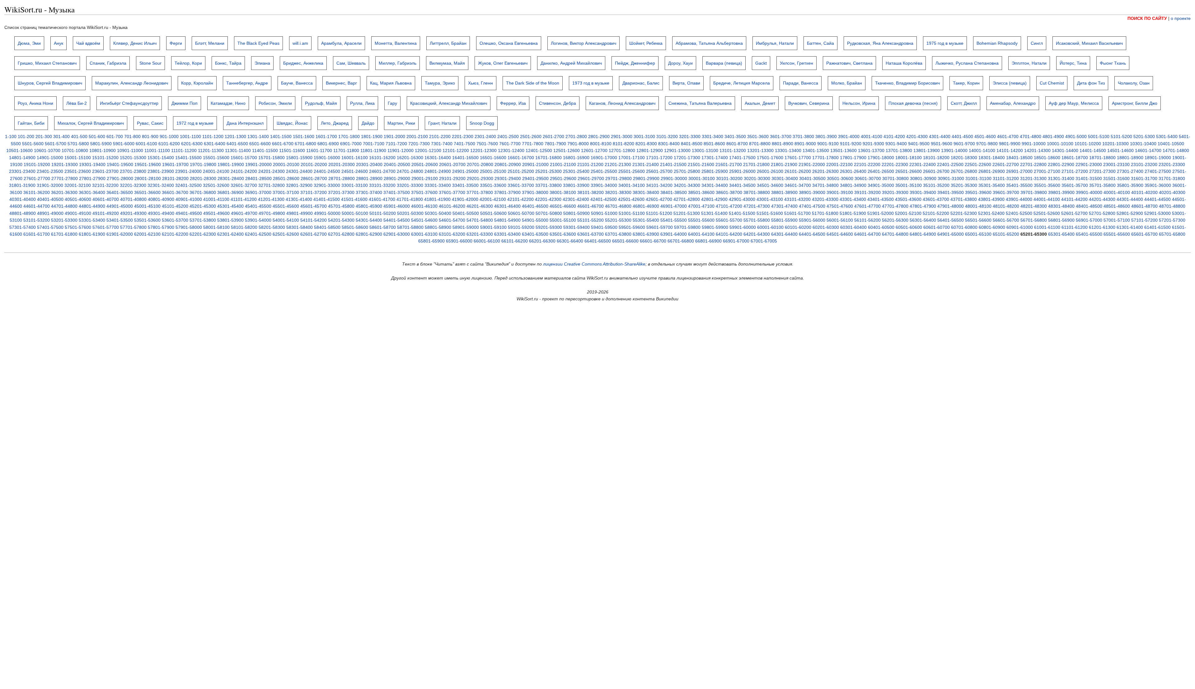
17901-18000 (881, 157)
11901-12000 (400, 150)
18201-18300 (964, 157)
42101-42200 (520, 199)
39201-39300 (895, 192)
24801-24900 (437, 171)
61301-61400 (1130, 227)
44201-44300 (1102, 199)
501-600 (97, 136)
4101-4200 (894, 136)
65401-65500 (1089, 234)
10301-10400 (1143, 143)
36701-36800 (203, 192)
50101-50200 (382, 213)
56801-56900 (1061, 220)
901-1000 (169, 136)
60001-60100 (770, 227)
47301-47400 (784, 206)
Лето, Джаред (335, 123)
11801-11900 (373, 150)
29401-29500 (535, 178)
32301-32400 (161, 185)
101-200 (26, 136)
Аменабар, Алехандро (1013, 103)
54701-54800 (479, 220)
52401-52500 (1019, 213)
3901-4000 (849, 136)
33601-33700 (521, 185)
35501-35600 (1047, 185)
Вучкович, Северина (808, 103)
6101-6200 (169, 143)
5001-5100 (1098, 136)
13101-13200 (732, 150)
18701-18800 (1102, 157)
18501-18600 (1047, 157)
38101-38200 (590, 192)
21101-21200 (590, 164)
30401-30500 (812, 178)
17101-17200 (659, 157)
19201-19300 (64, 164)
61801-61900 (92, 234)
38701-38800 (756, 192)
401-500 (79, 136)
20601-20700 (452, 164)
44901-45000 (119, 206)
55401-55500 (673, 220)
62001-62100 (147, 234)
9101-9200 (850, 143)
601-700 (114, 136)
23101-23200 (1144, 164)
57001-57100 (1117, 220)
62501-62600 (286, 234)
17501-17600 (770, 157)
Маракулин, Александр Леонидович (131, 83)
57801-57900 (161, 227)
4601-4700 (1008, 136)
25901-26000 (742, 171)
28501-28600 (286, 178)
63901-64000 (673, 234)
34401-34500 (742, 185)
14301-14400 (1065, 150)
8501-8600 (714, 143)
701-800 (132, 136)
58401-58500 (327, 227)
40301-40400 (22, 199)
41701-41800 (409, 199)
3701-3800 (803, 136)
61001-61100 (1047, 227)
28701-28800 (341, 178)
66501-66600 (625, 240)
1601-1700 (326, 136)
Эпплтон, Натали (1029, 63)
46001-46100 (424, 206)
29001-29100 (424, 178)
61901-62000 (119, 234)
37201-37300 (341, 192)
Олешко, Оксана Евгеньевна (509, 43)
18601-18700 (1074, 157)
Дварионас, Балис (640, 83)
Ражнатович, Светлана (849, 63)
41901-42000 (465, 199)
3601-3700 (780, 136)
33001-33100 (354, 185)
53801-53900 (230, 220)
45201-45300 (203, 206)
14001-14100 (982, 150)
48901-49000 (50, 213)
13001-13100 (705, 150)
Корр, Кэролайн (197, 83)
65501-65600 (1117, 234)
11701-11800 (346, 150)
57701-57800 (133, 227)
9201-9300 (873, 143)
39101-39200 (867, 192)
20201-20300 (341, 164)
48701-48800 (1172, 206)
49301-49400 (161, 213)
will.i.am (300, 43)
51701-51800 (825, 213)
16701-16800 (548, 157)
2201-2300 (462, 136)
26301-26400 (853, 171)
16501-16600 (493, 157)
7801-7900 (555, 143)
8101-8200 (623, 143)
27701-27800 (64, 178)
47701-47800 (895, 206)
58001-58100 (216, 227)
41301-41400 (299, 199)
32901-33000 (327, 185)
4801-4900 (1053, 136)
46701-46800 (618, 206)
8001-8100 (601, 143)
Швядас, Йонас (292, 123)
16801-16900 (576, 157)
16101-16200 (382, 157)
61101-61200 (1074, 227)
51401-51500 (742, 213)
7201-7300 (419, 143)
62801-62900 (369, 234)
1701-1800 (349, 136)
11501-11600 (292, 150)
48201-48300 (1033, 206)
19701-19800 (203, 164)
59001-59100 (493, 227)
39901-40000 (1089, 192)
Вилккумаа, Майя (447, 63)
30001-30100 (701, 178)
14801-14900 (22, 157)
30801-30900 (923, 178)
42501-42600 (631, 199)
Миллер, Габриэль (397, 63)
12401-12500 (539, 150)
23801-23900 (161, 171)
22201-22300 (895, 164)
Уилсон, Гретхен (796, 63)
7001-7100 (373, 143)
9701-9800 (987, 143)
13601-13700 (871, 150)
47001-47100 (701, 206)
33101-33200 (382, 185)
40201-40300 (1172, 192)
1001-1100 (190, 136)
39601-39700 (1006, 192)
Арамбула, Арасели (341, 43)
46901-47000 (673, 206)
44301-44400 (1130, 199)
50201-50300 (410, 213)
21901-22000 (812, 164)
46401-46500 (535, 206)
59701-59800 (687, 227)
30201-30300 (757, 178)
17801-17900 (853, 157)
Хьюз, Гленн (480, 83)
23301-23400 (22, 171)
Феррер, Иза (513, 103)
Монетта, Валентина (396, 43)
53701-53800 (203, 220)
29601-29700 (591, 178)
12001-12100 (428, 150)
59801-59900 (715, 227)
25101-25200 (521, 171)
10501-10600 (19, 150)
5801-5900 (101, 143)
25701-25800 (687, 171)
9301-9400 (896, 143)
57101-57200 (1144, 220)
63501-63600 (563, 234)
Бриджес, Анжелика (303, 63)
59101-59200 (521, 227)
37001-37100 (286, 192)
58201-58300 (272, 227)
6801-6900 (328, 143)
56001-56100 (840, 220)
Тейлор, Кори (188, 63)
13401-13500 (816, 150)
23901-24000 (188, 171)
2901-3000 (621, 136)
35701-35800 (1102, 185)
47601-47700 (867, 206)
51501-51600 (770, 213)
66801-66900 (708, 240)
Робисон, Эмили (275, 103)
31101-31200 (1006, 178)
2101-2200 (440, 136)
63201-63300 (479, 234)
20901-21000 (535, 164)
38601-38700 (729, 192)
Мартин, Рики (401, 123)
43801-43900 (991, 199)
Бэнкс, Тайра (228, 63)
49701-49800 (272, 213)
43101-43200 (797, 199)
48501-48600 (1117, 206)
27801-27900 (92, 178)
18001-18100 (908, 157)
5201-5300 (1144, 136)
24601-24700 (382, 171)
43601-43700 (936, 199)
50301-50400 (438, 213)
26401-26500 (881, 171)
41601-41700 (382, 199)
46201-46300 (479, 206)
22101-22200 (867, 164)
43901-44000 (1019, 199)
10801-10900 (102, 150)
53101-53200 (36, 220)
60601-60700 (936, 227)
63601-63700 (590, 234)
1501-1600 (303, 136)
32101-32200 (105, 185)
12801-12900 (649, 150)
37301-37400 (369, 192)
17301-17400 (714, 157)
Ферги (176, 43)
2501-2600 (530, 136)
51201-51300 (686, 213)
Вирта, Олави (686, 83)
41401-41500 (326, 199)
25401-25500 (604, 171)
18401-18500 (1019, 157)
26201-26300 (825, 171)
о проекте (1181, 18)
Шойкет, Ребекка (646, 43)
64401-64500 (812, 234)
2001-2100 (417, 136)
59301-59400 (576, 227)
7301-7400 (441, 143)
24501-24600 (354, 171)
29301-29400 (507, 178)
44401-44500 (1157, 199)
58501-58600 (355, 227)
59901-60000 (742, 227)
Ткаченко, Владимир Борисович (907, 83)
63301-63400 (507, 234)
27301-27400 (1130, 171)
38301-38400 (646, 192)
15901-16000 (327, 157)
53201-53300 (64, 220)
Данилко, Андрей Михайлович (571, 63)
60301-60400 (853, 227)
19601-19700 (175, 164)
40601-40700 (105, 199)
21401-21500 (673, 164)
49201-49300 (133, 213)
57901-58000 (189, 227)
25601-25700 (659, 171)
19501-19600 (147, 164)
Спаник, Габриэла (108, 63)
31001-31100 (978, 178)
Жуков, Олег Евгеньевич (502, 63)
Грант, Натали (442, 123)
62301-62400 (230, 234)
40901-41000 (189, 199)
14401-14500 (1093, 150)
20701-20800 (480, 164)
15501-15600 (216, 157)
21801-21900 (784, 164)
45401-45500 (258, 206)
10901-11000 (130, 150)
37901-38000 (535, 192)
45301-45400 (230, 206)
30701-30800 (895, 178)
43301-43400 (853, 199)
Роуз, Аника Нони (35, 103)
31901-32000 (50, 185)
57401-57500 (50, 227)
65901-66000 (459, 240)
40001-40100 (1117, 192)
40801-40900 (161, 199)
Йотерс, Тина (1073, 63)
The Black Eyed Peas (258, 43)
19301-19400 (92, 164)
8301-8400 (669, 143)
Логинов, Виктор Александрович (583, 43)
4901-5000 (1076, 136)
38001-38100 (563, 192)
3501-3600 (758, 136)
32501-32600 (216, 185)
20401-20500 (397, 164)
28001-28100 (147, 178)
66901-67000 (736, 240)
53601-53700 (175, 220)
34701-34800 (825, 185)
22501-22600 (978, 164)
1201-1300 (235, 136)
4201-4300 (917, 136)
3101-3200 (667, 136)
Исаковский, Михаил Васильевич (1089, 43)
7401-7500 (464, 143)
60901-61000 (1019, 227)
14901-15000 (50, 157)
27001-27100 (1047, 171)
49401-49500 (189, 213)
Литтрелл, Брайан (448, 43)
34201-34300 (687, 185)
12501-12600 (566, 150)
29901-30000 (674, 178)
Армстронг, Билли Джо (1134, 103)
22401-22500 (950, 164)
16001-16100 (354, 157)
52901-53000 (1157, 213)
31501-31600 (1116, 178)
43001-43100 (770, 199)
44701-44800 (64, 206)
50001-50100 (355, 213)
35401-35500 (1019, 185)
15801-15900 (299, 157)
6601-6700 (282, 143)
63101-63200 (452, 234)
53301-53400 (92, 220)
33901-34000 (604, 185)
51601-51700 (797, 213)
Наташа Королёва (904, 63)
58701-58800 (410, 227)
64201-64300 (756, 234)
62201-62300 (203, 234)
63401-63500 (535, 234)
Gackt (761, 63)
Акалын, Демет (760, 103)
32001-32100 (77, 185)
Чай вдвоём (88, 43)
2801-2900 (599, 136)
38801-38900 (784, 192)
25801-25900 (714, 171)
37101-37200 (313, 192)
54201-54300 (341, 220)
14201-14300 (1037, 150)
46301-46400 (507, 206)
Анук (58, 43)
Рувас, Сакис (150, 123)
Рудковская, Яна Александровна (880, 43)
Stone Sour (150, 63)
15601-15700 (244, 157)
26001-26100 (770, 171)
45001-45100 (147, 206)
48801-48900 (22, 213)
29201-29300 (480, 178)
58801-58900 (438, 227)
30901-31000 (951, 178)
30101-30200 (729, 178)
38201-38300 (618, 192)
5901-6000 (123, 143)
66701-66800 (681, 240)
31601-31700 (1144, 178)
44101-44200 (1074, 199)
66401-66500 (597, 240)
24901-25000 (465, 171)
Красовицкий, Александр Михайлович (448, 103)
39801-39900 (1061, 192)
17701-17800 (825, 157)
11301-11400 (238, 150)
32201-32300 (133, 185)
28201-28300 (203, 178)
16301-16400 (437, 157)
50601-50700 (521, 213)
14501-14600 (1120, 150)
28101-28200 (175, 178)
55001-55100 (563, 220)
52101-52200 (936, 213)
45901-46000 (396, 206)
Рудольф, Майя (321, 103)
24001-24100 (216, 171)
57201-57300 (1172, 220)
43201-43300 (825, 199)
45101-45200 (175, 206)
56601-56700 (1006, 220)
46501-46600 (563, 206)
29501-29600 (563, 178)
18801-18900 (1130, 157)
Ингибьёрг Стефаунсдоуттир (129, 103)
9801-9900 (1009, 143)
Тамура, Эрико (440, 83)
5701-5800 (78, 143)
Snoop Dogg (482, 123)
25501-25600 (631, 171)
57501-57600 (78, 227)
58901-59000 (465, 227)
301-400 (61, 136)
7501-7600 (487, 143)
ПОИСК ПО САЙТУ (1147, 18)
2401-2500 (508, 136)
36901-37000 (258, 192)
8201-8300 (646, 143)
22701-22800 (1033, 164)
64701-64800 (895, 234)
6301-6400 (214, 143)
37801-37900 (507, 192)
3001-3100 (644, 136)
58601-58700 (382, 227)
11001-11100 (157, 150)
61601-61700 (36, 234)
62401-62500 (258, 234)
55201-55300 (618, 220)
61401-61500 (1157, 227)
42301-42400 (576, 199)
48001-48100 (978, 206)
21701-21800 (756, 164)
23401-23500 (50, 171)
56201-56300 (895, 220)
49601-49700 (244, 213)
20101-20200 (314, 164)
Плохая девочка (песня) (913, 103)
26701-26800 (964, 171)
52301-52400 (991, 213)
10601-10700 (47, 150)
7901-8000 (578, 143)
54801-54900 (507, 220)
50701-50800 (549, 213)
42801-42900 (714, 199)
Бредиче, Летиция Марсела (741, 83)
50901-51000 (604, 213)
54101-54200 (313, 220)
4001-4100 (871, 136)
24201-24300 (271, 171)
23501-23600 (77, 171)
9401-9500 (919, 143)
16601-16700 (521, 157)
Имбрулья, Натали (775, 43)
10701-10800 (75, 150)
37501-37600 (424, 192)
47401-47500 (812, 206)
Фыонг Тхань (1113, 63)
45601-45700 (313, 206)
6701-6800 (305, 143)
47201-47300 (756, 206)
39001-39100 (840, 192)
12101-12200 (456, 150)
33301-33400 (437, 185)
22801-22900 (1061, 164)
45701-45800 (341, 206)
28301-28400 (231, 178)
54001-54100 (286, 220)
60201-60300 (826, 227)
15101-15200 (105, 157)
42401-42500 (603, 199)
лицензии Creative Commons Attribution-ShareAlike (594, 263)
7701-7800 (532, 143)
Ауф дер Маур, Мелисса (1074, 103)
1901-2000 (394, 136)
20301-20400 (369, 164)
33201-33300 (410, 185)
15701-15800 (271, 157)
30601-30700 (868, 178)
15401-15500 (188, 157)
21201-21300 (618, 164)
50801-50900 (576, 213)
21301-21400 (645, 164)
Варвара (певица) (724, 63)
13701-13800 (899, 150)
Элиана (262, 63)
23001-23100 (1116, 164)
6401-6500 (237, 143)
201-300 (43, 136)
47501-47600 (840, 206)
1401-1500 (281, 136)
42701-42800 (686, 199)
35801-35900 (1130, 185)
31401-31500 (1089, 178)
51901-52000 (880, 213)
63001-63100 (424, 234)
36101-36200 (36, 192)
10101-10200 (1088, 143)
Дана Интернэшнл (245, 123)
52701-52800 (1102, 213)
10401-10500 (1171, 143)
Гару (392, 103)
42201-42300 (548, 199)
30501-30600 (840, 178)
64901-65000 (950, 234)
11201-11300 (211, 150)
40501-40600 (78, 199)
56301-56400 (923, 220)
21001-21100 (563, 164)
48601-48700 (1144, 206)
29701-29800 (618, 178)
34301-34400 (714, 185)
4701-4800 (1030, 136)
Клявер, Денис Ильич (135, 43)
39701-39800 (1033, 192)
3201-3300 (690, 136)
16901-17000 (604, 157)
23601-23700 (105, 171)
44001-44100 (1046, 199)
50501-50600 (493, 213)
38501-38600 (701, 192)
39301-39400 (923, 192)
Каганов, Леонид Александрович (622, 103)
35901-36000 (1158, 185)
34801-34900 (853, 185)
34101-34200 (659, 185)
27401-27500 (1158, 171)
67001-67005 (764, 240)
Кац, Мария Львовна (391, 83)
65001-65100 (978, 234)
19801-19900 (231, 164)
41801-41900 (437, 199)
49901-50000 (327, 213)
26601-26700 (936, 171)
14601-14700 (1148, 150)
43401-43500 (880, 199)
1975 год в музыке (944, 43)
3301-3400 (712, 136)
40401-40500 (50, 199)
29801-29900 (646, 178)
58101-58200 (244, 227)
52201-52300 (963, 213)
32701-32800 (271, 185)
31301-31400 (1061, 178)
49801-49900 (299, 213)
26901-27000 (1019, 171)
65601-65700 (1144, 234)
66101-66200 (514, 240)
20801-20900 (507, 164)
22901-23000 (1089, 164)
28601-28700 (314, 178)
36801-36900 (230, 192)
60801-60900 (992, 227)
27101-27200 (1074, 171)
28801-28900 (369, 178)
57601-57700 (105, 227)
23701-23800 (133, 171)
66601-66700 (653, 240)
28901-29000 (397, 178)
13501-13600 (843, 150)
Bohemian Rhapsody (997, 43)
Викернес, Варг (341, 83)
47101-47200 (729, 206)
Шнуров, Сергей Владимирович (50, 83)
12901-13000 (677, 150)
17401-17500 (742, 157)
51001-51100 (632, 213)
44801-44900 (92, 206)
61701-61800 (64, 234)
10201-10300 (1115, 143)
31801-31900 (22, 185)
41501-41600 (354, 199)
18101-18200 (936, 157)
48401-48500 (1089, 206)
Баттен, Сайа (820, 43)
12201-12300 (483, 150)
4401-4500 (962, 136)
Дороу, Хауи (680, 63)
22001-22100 (839, 164)
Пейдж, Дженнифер (635, 63)
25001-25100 (493, 171)
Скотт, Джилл (964, 103)
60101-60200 (798, 227)
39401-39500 (950, 192)
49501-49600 (216, 213)
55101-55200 (590, 220)
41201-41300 (271, 199)
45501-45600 (286, 206)
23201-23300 (1172, 164)
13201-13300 (760, 150)
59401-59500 (604, 227)
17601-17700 (798, 157)
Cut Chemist (1052, 83)
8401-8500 (691, 143)
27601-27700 (37, 178)
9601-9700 (964, 143)
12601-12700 (594, 150)
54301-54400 (369, 220)
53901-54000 (258, 220)
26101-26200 (798, 171)
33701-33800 (548, 185)
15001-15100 (77, 157)
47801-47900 (923, 206)
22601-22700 (1005, 164)
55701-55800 (756, 220)
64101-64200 (729, 234)
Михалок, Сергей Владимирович (91, 123)
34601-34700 (798, 185)
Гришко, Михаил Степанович (47, 63)
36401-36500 (119, 192)
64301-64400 (784, 234)
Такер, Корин (966, 83)
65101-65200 (1006, 234)
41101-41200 (244, 199)
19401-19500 (120, 164)
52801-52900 (1130, 213)
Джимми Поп (184, 103)
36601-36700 (175, 192)
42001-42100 (493, 199)
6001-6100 (146, 143)
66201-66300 (542, 240)
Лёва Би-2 (76, 103)
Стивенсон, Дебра (557, 103)
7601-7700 (510, 143)
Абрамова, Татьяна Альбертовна (709, 43)
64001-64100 (701, 234)
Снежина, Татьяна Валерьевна (700, 103)
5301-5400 (1167, 136)
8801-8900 (782, 143)
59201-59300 (549, 227)
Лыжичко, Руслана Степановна (967, 63)
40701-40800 (133, 199)
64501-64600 (840, 234)
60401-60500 (881, 227)
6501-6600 (260, 143)
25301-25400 (576, 171)
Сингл (1037, 43)
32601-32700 (244, 185)
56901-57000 (1089, 220)
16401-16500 (465, 157)
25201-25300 (548, 171)
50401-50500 (465, 213)
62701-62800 (341, 234)
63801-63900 (646, 234)
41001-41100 (216, 199)
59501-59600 (632, 227)
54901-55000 (535, 220)
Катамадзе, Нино (228, 103)
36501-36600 (147, 192)
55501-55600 (701, 220)
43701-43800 (963, 199)
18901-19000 (1158, 157)
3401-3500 (735, 136)
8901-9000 (805, 143)
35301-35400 (991, 185)
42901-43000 (742, 199)
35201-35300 (964, 185)
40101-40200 (1144, 192)
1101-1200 (212, 136)
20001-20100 (286, 164)
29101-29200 (452, 178)
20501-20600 (424, 164)
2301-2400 (485, 136)
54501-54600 (424, 220)
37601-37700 (452, 192)
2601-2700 (553, 136)
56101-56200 (867, 220)
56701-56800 (1033, 220)
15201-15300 (133, 157)
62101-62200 (175, 234)
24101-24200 (244, 171)
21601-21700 (728, 164)
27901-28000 (120, 178)
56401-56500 (950, 220)
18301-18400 (991, 157)
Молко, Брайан (846, 83)
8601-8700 (737, 143)
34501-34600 (770, 185)
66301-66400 (570, 240)
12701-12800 (622, 150)
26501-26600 (908, 171)
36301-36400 (92, 192)
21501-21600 (701, 164)
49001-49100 (78, 213)
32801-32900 (299, 185)
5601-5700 (55, 143)
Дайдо (368, 123)
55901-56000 (812, 220)
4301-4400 (939, 136)
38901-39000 (812, 192)
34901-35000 (881, 185)
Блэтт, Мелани (209, 43)
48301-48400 (1061, 206)
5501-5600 (33, 143)
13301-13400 (788, 150)
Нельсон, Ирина (858, 103)
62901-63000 (396, 234)
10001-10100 (1060, 143)
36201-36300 (64, 192)
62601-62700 (313, 234)
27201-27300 (1102, 171)
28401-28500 (258, 178)
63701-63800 (618, 234)
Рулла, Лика (362, 103)
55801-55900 (784, 220)
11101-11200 (184, 150)
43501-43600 (908, 199)
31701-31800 (1172, 178)
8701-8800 (760, 143)
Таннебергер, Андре (247, 83)
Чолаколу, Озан (1134, 83)
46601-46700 (590, 206)
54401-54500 (396, 220)
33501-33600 (493, 185)
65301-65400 (1061, 234)
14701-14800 (1176, 150)
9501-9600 (941, 143)
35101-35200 (936, 185)
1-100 (10, 136)
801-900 (150, 136)
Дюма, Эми (29, 43)
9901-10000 (1034, 143)
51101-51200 (659, 213)
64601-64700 (867, 234)
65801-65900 (431, 240)
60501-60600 (909, 227)
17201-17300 (687, 157)
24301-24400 (299, 171)
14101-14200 (1009, 150)
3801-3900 (826, 136)
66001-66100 (487, 240)
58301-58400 (299, 227)
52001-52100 (908, 213)
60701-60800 (964, 227)
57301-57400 (22, 227)
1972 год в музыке (194, 123)
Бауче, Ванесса (297, 83)
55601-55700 (729, 220)
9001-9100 (828, 143)
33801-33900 (576, 185)
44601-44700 (36, 206)
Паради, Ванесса (800, 83)
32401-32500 (188, 185)
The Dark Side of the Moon (532, 83)
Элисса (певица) (1010, 83)
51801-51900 (853, 213)
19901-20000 (258, 164)
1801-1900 (371, 136)
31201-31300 (1033, 178)
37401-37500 (396, 192)
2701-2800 (576, 136)
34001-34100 (631, 185)
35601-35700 (1074, 185)
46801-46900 (646, 206)
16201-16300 (410, 157)
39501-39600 (978, 192)
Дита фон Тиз (1091, 83)
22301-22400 (922, 164)
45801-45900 (369, 206)
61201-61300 (1102, 227)
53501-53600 (147, 220)
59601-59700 (659, 227)
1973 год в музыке (590, 83)
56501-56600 (978, 220)
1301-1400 (258, 136)
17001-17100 (631, 157)
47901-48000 (950, 206)
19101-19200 (37, 164)
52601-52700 (1074, 213)
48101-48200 (1006, 206)
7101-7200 (396, 143)
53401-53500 (119, 220)
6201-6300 (192, 143)
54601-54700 (452, 220)
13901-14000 (954, 150)
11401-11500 (265, 150)
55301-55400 (646, 220)
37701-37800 (479, 192)
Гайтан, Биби (31, 123)
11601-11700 (319, 150)
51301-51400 (714, 213)
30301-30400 (784, 178)
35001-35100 (908, 185)
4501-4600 (985, 136)
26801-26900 (991, 171)
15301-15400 (161, 157)
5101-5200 (1121, 136)
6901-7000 (351, 143)
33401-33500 (465, 185)
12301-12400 (511, 150)
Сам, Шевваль (351, 63)
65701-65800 (1172, 234)
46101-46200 (452, 206)
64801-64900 (923, 234)
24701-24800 (410, 171)
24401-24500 (327, 171)
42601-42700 (659, 199)
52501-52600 (1046, 213)
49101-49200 (105, 213)
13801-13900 (926, 150)
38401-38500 (673, 192)
